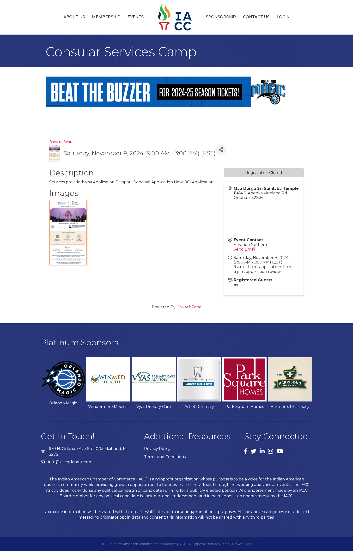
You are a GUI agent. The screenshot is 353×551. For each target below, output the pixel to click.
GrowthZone (188, 307)
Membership (106, 17)
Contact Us (256, 17)
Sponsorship (221, 17)
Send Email (244, 249)
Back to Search (62, 142)
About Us (74, 17)
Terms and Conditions (165, 457)
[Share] (221, 149)
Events (136, 17)
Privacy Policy (157, 448)
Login (283, 17)
